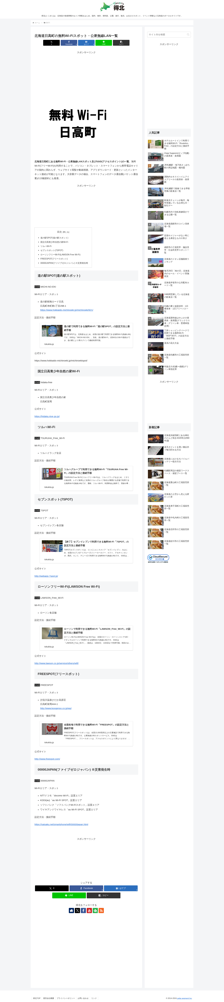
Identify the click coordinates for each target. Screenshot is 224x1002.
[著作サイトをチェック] (71, 910)
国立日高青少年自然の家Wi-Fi (54, 242)
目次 (59, 232)
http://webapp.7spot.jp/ (46, 576)
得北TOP (36, 998)
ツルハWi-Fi (46, 246)
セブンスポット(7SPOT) (51, 250)
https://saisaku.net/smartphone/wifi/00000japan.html (61, 824)
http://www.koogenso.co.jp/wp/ (56, 708)
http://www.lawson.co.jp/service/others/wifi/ (56, 663)
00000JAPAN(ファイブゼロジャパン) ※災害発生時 (64, 263)
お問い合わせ (83, 998)
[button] (121, 43)
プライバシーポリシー (66, 998)
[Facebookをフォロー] (83, 910)
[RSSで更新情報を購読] (101, 910)
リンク (94, 998)
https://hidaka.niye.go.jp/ (47, 416)
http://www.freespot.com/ (47, 759)
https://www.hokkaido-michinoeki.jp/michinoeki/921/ (66, 310)
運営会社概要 (48, 998)
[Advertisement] (86, 73)
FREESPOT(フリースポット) (54, 259)
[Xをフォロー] (77, 910)
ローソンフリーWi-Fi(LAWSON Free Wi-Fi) (60, 254)
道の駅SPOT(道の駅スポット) (54, 238)
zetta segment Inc (184, 998)
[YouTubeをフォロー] (89, 910)
